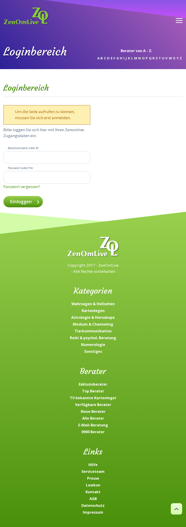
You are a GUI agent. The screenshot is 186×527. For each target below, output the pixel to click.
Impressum (93, 512)
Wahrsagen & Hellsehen (93, 303)
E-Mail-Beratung (93, 425)
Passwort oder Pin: (20, 168)
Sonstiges (93, 351)
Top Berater (93, 391)
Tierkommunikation (93, 331)
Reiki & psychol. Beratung (93, 337)
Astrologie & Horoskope (93, 317)
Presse (93, 478)
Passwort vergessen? (21, 186)
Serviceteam (93, 471)
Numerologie (93, 344)
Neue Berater (93, 411)
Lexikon (93, 485)
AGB (93, 498)
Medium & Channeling (93, 324)
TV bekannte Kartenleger (93, 397)
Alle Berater (93, 418)
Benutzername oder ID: (23, 148)
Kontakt (93, 491)
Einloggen (21, 201)
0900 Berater (93, 431)
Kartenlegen (93, 310)
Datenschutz (93, 505)
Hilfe (93, 464)
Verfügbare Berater (93, 404)
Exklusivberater (93, 384)
